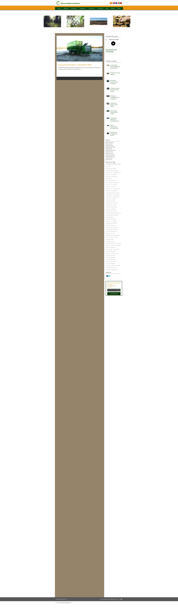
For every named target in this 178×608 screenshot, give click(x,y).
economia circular (114, 237)
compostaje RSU (115, 196)
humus (116, 253)
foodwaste (113, 247)
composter (108, 221)
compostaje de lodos (110, 200)
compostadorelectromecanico (113, 192)
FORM (118, 164)
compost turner (117, 188)
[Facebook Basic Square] (107, 276)
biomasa (108, 174)
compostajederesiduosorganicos (113, 213)
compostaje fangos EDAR (111, 207)
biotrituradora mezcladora (112, 182)
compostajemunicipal (111, 219)
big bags (116, 170)
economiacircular (110, 239)
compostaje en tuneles (111, 205)
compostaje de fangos (111, 198)
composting (115, 227)
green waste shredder (111, 251)
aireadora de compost (111, 168)
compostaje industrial (111, 209)
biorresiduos (109, 176)
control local (108, 233)
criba (113, 233)
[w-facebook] (119, 599)
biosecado (115, 176)
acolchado (108, 166)
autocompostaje (109, 170)
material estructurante (111, 267)
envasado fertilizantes (111, 243)
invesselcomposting (110, 257)
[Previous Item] (107, 43)
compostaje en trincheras (112, 203)
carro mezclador (113, 184)
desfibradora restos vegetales (113, 235)
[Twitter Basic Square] (109, 276)
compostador (114, 190)
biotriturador (109, 178)
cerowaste (108, 186)
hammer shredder (110, 253)
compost (113, 186)
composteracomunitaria (111, 223)
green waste (116, 249)
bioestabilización (117, 172)
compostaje (108, 196)
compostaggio (116, 194)
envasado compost (110, 241)
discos (107, 237)
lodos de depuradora (111, 259)
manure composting (110, 263)
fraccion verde (109, 249)
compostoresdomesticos (111, 231)
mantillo (115, 261)
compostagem (109, 194)
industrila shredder (110, 255)
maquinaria (108, 265)
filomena (108, 247)
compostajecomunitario (111, 211)
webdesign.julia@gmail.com (66, 602)
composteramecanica (111, 225)
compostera (114, 221)
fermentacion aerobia (116, 245)
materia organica (116, 265)
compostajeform (109, 217)
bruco (107, 184)
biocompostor (109, 172)
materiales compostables (111, 269)
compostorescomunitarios (112, 229)
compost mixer (109, 188)
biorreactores (114, 174)
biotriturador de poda (111, 180)
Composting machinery (111, 164)
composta (108, 190)
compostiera (109, 227)
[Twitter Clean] (121, 599)
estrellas (108, 245)
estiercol (119, 243)
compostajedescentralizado (112, 215)
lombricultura (109, 261)
